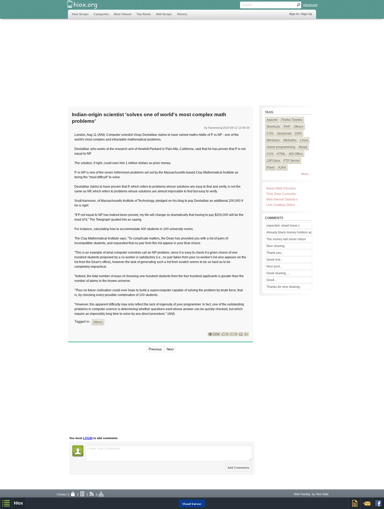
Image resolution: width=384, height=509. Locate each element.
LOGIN (87, 438)
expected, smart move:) (282, 225)
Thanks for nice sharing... (284, 287)
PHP (287, 126)
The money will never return (286, 239)
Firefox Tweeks (291, 120)
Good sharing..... (278, 273)
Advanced (310, 5)
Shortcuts (273, 126)
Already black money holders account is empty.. (289, 232)
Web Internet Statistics (282, 199)
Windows (273, 140)
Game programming (281, 147)
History (182, 14)
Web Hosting (302, 494)
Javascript (284, 133)
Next (170, 349)
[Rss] (92, 494)
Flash (271, 167)
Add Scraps (164, 14)
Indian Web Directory (281, 188)
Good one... (274, 259)
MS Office (296, 154)
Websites (289, 140)
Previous (155, 349)
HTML (281, 154)
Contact (62, 494)
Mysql (303, 147)
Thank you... (275, 253)
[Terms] (82, 494)
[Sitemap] (101, 494)
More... (306, 174)
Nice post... (274, 266)
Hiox (18, 503)
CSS (270, 133)
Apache (272, 120)
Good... (271, 280)
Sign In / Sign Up (300, 13)
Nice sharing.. (276, 246)
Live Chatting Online (280, 205)
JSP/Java (273, 161)
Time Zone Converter (281, 194)
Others (98, 322)
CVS (270, 154)
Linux (304, 140)
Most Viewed (122, 14)
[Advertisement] (163, 59)
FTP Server (292, 161)
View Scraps (80, 14)
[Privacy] (73, 494)
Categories (101, 14)
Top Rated (144, 14)
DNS (298, 133)
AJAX (282, 167)
